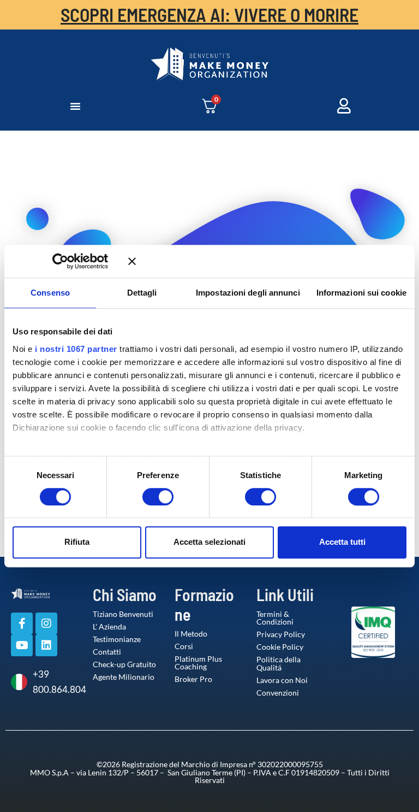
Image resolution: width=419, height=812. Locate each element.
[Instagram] (46, 623)
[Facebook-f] (22, 623)
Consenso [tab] (50, 292)
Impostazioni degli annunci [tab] (248, 292)
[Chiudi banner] (267, 261)
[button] (75, 106)
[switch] (146, 496)
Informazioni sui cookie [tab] (361, 292)
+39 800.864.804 (54, 681)
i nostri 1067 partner (76, 349)
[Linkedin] (46, 645)
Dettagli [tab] (142, 292)
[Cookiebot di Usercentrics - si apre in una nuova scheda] (76, 261)
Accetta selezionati (209, 541)
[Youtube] (22, 645)
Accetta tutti (342, 541)
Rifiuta (76, 541)
